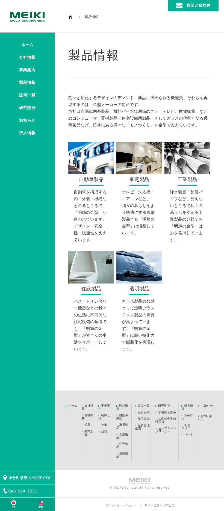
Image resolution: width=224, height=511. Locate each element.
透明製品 (139, 288)
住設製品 (91, 288)
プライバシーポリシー (121, 505)
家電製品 (139, 179)
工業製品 (187, 179)
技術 (104, 424)
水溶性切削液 (167, 412)
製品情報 (27, 82)
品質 (104, 431)
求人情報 (27, 133)
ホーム (27, 45)
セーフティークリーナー (165, 430)
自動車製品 (91, 179)
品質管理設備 (142, 427)
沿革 (87, 424)
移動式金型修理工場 (165, 420)
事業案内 (27, 70)
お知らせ (27, 120)
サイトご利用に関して (160, 505)
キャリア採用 (187, 426)
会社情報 (27, 57)
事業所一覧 (87, 433)
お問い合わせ (205, 417)
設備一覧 (27, 95)
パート (188, 434)
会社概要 (87, 416)
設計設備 (144, 412)
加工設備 (144, 418)
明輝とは (104, 416)
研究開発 (27, 107)
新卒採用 (187, 416)
